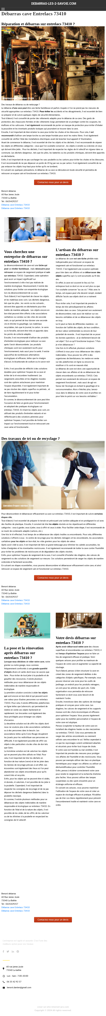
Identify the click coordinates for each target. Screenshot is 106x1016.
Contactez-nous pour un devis (53, 182)
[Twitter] (8, 951)
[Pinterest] (18, 951)
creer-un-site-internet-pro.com (53, 1007)
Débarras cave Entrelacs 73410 (15, 205)
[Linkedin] (13, 951)
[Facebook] (3, 951)
